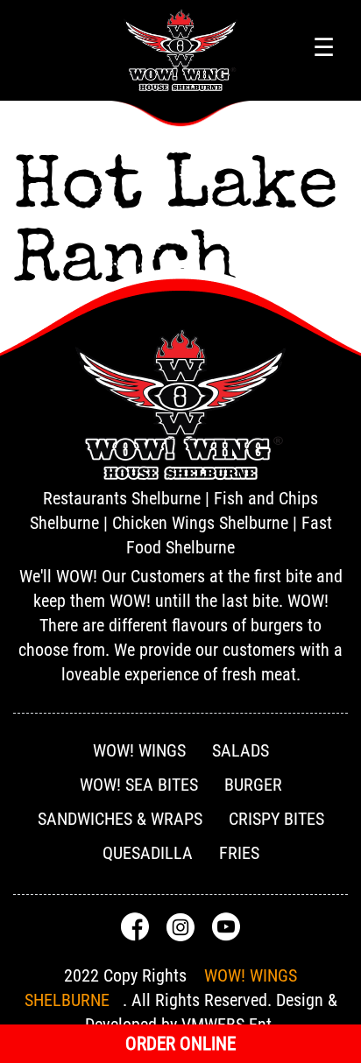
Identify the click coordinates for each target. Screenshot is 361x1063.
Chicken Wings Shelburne (200, 522)
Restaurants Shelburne (122, 498)
